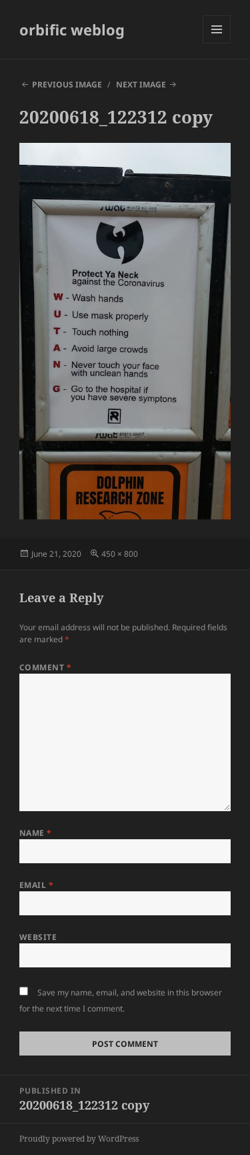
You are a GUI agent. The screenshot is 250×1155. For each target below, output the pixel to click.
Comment (45, 667)
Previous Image (67, 84)
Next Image (141, 84)
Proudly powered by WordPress (79, 1138)
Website (38, 937)
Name (35, 833)
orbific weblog (72, 29)
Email (36, 885)
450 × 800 (119, 553)
